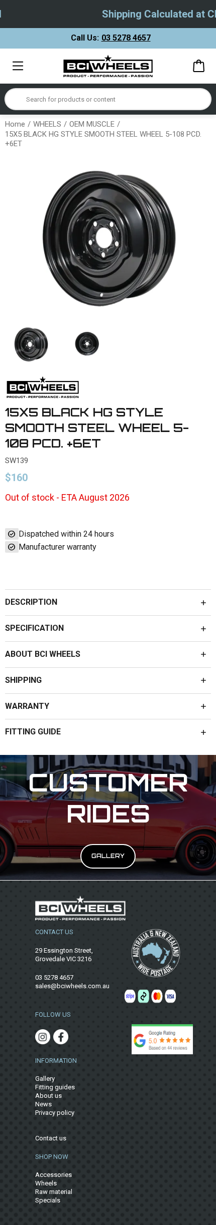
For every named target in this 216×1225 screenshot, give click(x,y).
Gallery (45, 1078)
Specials (47, 1200)
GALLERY (108, 856)
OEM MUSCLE (92, 124)
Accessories (53, 1174)
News (43, 1104)
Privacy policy (54, 1112)
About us (48, 1095)
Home (15, 124)
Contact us (50, 1138)
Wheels (46, 1183)
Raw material (53, 1191)
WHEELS (47, 124)
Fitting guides (55, 1087)
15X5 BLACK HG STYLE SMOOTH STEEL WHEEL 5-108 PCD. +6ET (103, 139)
